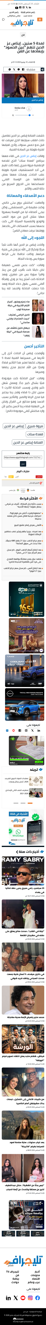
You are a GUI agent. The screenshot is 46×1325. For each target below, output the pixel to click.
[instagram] (26, 730)
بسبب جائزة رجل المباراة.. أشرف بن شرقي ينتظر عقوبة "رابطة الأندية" (23, 505)
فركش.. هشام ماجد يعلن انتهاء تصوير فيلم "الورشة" (23, 1058)
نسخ (23, 464)
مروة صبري (35, 426)
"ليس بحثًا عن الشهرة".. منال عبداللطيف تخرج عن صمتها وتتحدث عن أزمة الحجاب (24, 1187)
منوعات (35, 1275)
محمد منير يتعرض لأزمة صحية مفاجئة (25, 1017)
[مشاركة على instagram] (24, 7)
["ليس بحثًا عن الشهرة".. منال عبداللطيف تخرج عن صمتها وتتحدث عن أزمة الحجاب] (23, 1168)
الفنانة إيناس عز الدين (28, 442)
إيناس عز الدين (28, 156)
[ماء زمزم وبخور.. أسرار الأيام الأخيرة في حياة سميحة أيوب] (38, 305)
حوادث (15, 1282)
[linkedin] (39, 730)
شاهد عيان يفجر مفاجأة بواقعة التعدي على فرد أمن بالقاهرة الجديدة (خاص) (24, 560)
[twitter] (32, 730)
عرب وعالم (34, 1282)
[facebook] (20, 730)
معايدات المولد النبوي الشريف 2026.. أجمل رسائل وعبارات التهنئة (16, 782)
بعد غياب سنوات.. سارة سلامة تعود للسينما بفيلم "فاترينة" (27, 1144)
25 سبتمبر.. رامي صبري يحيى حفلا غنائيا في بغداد (24, 890)
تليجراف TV (12, 1271)
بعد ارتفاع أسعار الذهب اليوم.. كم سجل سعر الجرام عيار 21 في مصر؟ (24, 551)
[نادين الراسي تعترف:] (38, 318)
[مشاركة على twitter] (27, 7)
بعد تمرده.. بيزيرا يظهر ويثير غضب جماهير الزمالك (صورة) (22, 533)
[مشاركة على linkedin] (30, 7)
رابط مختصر (23, 453)
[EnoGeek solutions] (23, 1319)
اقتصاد (36, 1278)
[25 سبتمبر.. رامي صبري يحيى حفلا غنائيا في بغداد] (23, 870)
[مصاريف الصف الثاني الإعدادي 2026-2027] (36, 793)
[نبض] (7, 730)
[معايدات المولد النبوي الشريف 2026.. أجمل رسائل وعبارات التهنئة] (36, 781)
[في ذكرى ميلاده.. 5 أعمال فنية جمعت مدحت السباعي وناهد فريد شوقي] (23, 957)
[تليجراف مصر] (21, 23)
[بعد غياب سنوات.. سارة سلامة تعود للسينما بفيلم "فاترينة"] (23, 1125)
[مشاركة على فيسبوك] (20, 7)
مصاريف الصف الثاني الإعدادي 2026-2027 (16, 791)
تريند (34, 769)
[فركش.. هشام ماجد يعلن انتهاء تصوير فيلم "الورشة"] (23, 1039)
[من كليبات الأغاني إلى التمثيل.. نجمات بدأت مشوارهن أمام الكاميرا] (23, 1082)
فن (23, 34)
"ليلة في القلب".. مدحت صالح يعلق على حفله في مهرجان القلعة (24, 933)
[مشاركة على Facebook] (37, 1298)
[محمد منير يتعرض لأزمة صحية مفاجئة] (23, 1000)
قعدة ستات (35, 434)
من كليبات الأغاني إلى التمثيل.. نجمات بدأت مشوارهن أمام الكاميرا (25, 1101)
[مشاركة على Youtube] (23, 1298)
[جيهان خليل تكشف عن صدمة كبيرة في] (38, 332)
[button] (30, 803)
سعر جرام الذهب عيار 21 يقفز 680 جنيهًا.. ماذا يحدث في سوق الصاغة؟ (23, 542)
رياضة (16, 1278)
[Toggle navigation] (39, 19)
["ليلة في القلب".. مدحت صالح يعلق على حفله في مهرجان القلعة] (23, 914)
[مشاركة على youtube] (16, 7)
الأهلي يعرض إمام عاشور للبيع (27, 525)
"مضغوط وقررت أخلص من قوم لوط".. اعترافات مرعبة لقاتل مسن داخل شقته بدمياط (24, 516)
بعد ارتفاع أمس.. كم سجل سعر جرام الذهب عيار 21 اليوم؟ (22, 569)
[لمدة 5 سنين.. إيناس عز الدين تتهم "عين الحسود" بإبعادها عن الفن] (19, 69)
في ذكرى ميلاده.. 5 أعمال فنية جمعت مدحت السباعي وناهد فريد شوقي (25, 976)
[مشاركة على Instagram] (30, 1298)
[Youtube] (13, 730)
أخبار (37, 1271)
